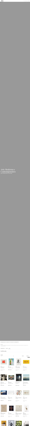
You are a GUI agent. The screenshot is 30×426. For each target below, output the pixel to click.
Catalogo (7, 348)
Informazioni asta (3, 348)
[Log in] (26, 0)
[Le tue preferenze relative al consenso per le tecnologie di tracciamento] (2, 425)
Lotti (9, 348)
